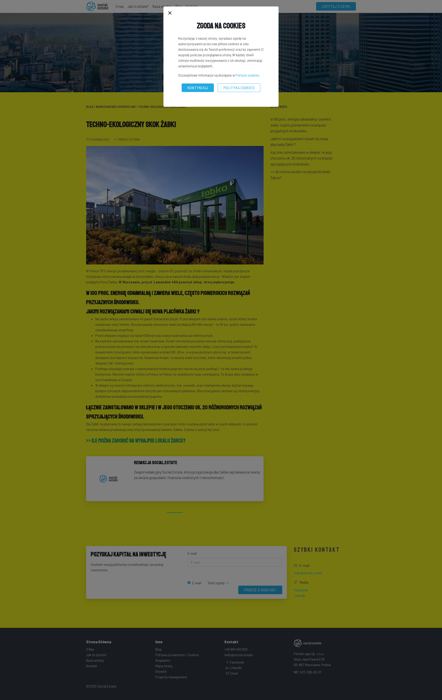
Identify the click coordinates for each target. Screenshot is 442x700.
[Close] (169, 13)
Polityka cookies (239, 87)
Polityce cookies (247, 75)
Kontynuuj (197, 87)
